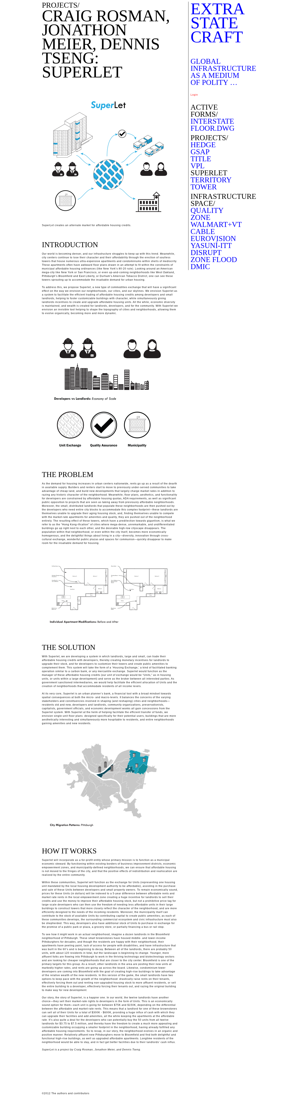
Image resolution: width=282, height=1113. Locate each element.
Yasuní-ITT (211, 245)
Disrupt (206, 252)
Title (201, 159)
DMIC (200, 266)
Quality (207, 210)
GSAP (200, 152)
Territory (211, 180)
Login (194, 94)
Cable (203, 231)
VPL (198, 166)
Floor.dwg (213, 128)
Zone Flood (214, 259)
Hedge (203, 145)
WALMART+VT (216, 224)
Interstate (212, 121)
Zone (200, 217)
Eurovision (213, 238)
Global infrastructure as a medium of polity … (223, 72)
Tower (204, 187)
